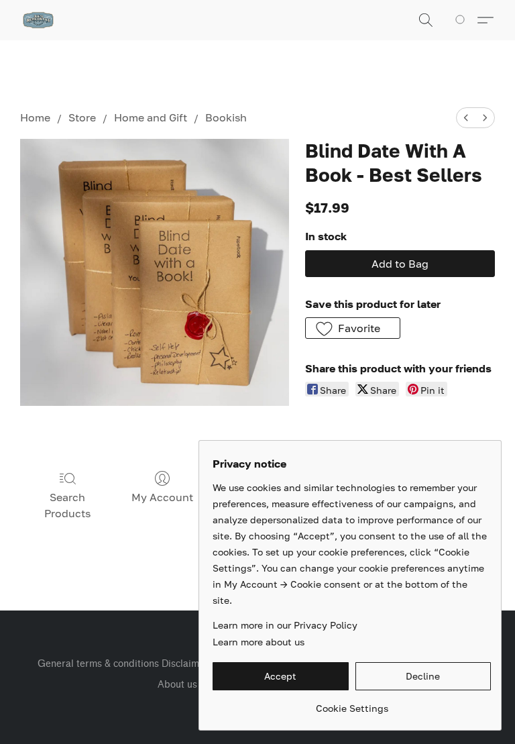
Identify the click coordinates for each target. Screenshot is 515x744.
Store (82, 117)
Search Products (67, 505)
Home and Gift (150, 117)
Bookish (226, 117)
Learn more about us (258, 641)
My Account (162, 497)
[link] (352, 703)
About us (177, 684)
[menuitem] (466, 117)
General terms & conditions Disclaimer (123, 664)
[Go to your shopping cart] (462, 20)
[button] (38, 20)
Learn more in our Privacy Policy (285, 625)
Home (35, 117)
